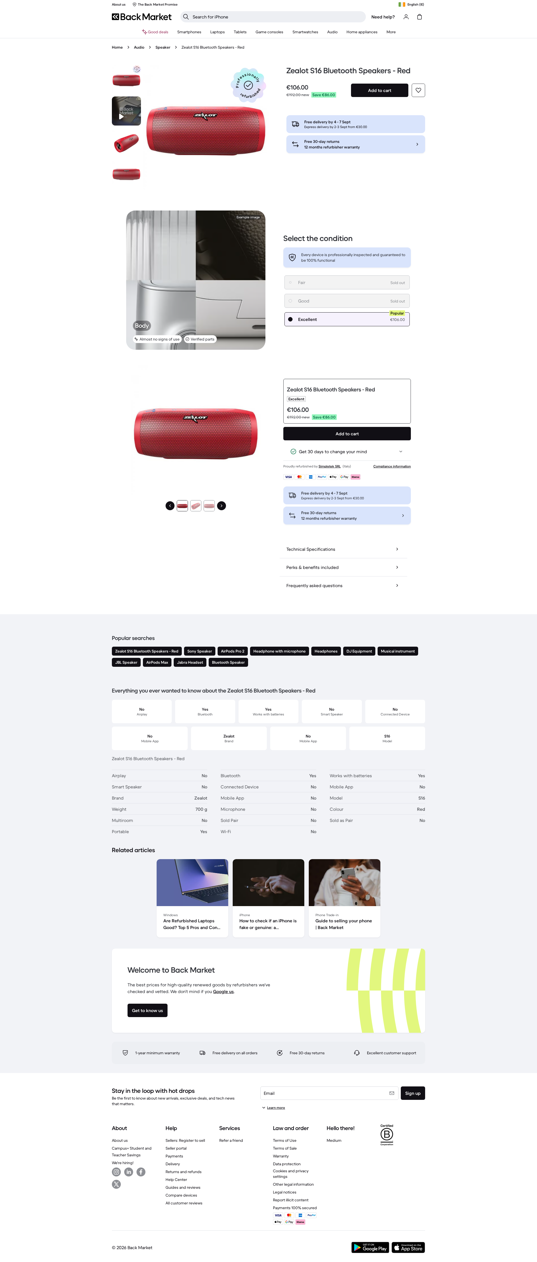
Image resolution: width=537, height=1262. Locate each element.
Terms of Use (284, 1140)
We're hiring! (122, 1162)
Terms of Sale (285, 1148)
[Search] (186, 16)
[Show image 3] (209, 505)
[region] (268, 899)
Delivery (173, 1163)
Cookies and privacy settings (290, 1173)
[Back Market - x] (116, 1184)
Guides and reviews (183, 1187)
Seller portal (176, 1148)
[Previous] (170, 505)
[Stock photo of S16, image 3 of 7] (126, 173)
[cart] (419, 16)
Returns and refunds (184, 1171)
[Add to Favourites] (418, 90)
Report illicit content (290, 1199)
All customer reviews (184, 1203)
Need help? (383, 17)
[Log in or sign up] (406, 16)
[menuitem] (189, 32)
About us (120, 1140)
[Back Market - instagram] (116, 1172)
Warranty (281, 1156)
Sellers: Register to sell (185, 1140)
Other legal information (293, 1184)
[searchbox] (278, 16)
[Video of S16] (126, 111)
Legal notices (284, 1192)
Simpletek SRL (330, 466)
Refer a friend (231, 1140)
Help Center (176, 1179)
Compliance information (392, 466)
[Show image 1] (182, 505)
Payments (174, 1156)
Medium (334, 1140)
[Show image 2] (195, 505)
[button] (248, 85)
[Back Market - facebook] (140, 1172)
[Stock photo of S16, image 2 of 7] (126, 142)
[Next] (221, 505)
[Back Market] (141, 16)
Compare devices (181, 1195)
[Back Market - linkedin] (128, 1172)
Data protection (287, 1163)
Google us (223, 991)
